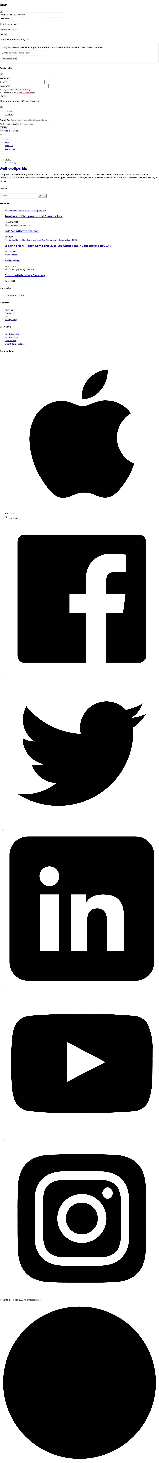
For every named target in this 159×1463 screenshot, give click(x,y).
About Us (9, 145)
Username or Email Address (12, 14)
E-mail (5, 53)
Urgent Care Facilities (14, 344)
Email (3, 82)
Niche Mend (13, 260)
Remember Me (10, 24)
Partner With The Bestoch (22, 231)
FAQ (6, 316)
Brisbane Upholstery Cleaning (25, 275)
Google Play (14, 518)
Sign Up (25, 39)
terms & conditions (25, 92)
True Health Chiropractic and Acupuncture (34, 216)
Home (7, 139)
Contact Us (10, 149)
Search (3, 128)
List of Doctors (11, 337)
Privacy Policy (11, 319)
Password (4, 18)
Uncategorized (11, 295)
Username (5, 78)
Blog (7, 142)
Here (38, 101)
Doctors (8, 111)
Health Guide (10, 340)
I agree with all (19, 92)
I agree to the (17, 89)
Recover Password (8, 29)
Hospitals (9, 114)
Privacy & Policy (23, 89)
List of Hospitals (12, 334)
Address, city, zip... (8, 124)
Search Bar (5, 120)
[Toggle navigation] (1, 134)
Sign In (3, 34)
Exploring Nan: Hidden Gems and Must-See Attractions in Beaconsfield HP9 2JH (58, 246)
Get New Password (9, 58)
